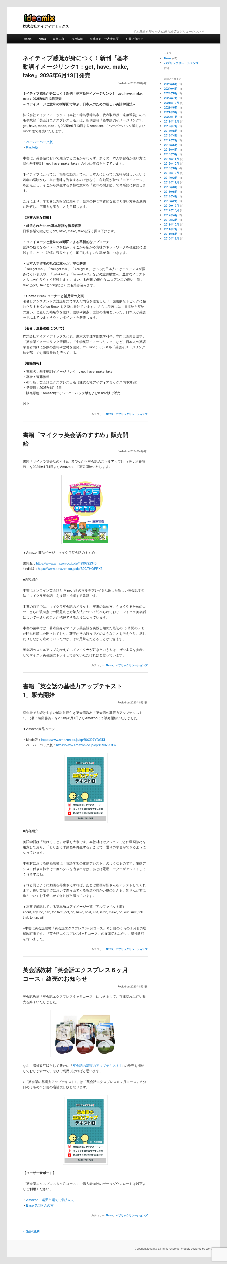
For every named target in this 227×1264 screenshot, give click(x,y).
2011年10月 (171, 224)
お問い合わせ (134, 39)
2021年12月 (171, 103)
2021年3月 (171, 112)
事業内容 (58, 39)
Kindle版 (32, 147)
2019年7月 (171, 126)
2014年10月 (171, 173)
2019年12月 (171, 121)
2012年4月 (171, 215)
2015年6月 (171, 168)
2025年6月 (171, 84)
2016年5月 (171, 145)
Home (27, 39)
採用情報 (77, 39)
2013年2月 (171, 201)
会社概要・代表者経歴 (104, 39)
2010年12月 (171, 238)
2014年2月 (171, 177)
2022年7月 (171, 98)
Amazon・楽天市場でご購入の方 (50, 1199)
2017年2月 (171, 140)
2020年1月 (171, 117)
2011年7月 (171, 229)
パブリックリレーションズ (132, 414)
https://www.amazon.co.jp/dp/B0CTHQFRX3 (70, 568)
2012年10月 (171, 210)
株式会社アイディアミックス (46, 26)
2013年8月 (171, 187)
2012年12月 (171, 205)
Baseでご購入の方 (40, 1205)
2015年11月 (171, 159)
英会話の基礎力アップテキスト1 (97, 1065)
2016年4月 (171, 149)
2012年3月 (171, 220)
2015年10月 (171, 163)
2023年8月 (171, 93)
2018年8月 (171, 131)
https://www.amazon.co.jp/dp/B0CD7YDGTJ (73, 739)
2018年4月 (171, 135)
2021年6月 (171, 107)
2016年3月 (171, 154)
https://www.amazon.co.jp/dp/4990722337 (86, 744)
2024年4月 (171, 88)
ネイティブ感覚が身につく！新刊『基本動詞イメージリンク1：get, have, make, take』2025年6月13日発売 (76, 66)
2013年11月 (171, 182)
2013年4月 (171, 196)
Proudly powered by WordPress (200, 1248)
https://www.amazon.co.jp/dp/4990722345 (66, 563)
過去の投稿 (31, 1231)
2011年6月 (171, 234)
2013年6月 (171, 191)
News (42, 39)
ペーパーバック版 (39, 141)
